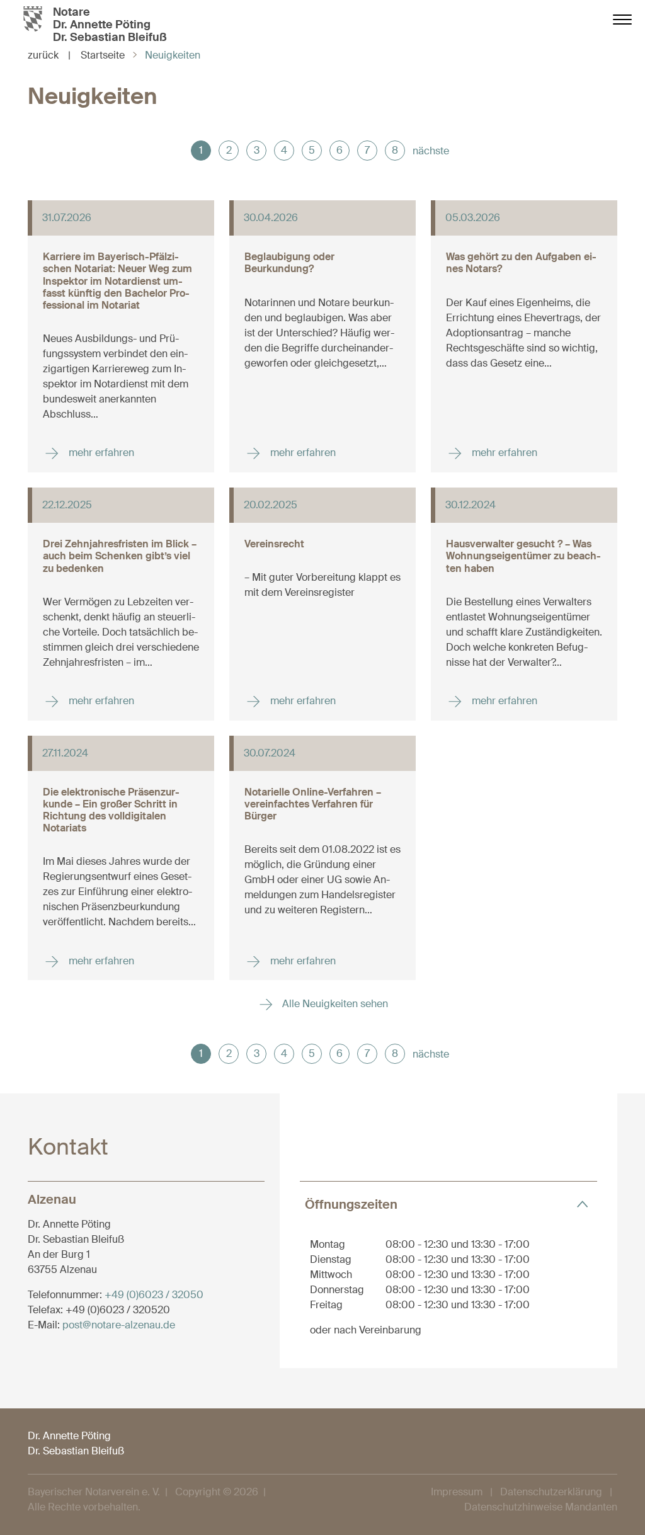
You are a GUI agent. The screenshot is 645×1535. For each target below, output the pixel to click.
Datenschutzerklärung (551, 1491)
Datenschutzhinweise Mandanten (540, 1507)
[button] (448, 1204)
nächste (431, 150)
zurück (49, 55)
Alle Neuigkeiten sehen (334, 1003)
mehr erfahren (100, 452)
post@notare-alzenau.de (118, 1325)
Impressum (456, 1491)
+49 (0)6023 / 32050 (154, 1294)
